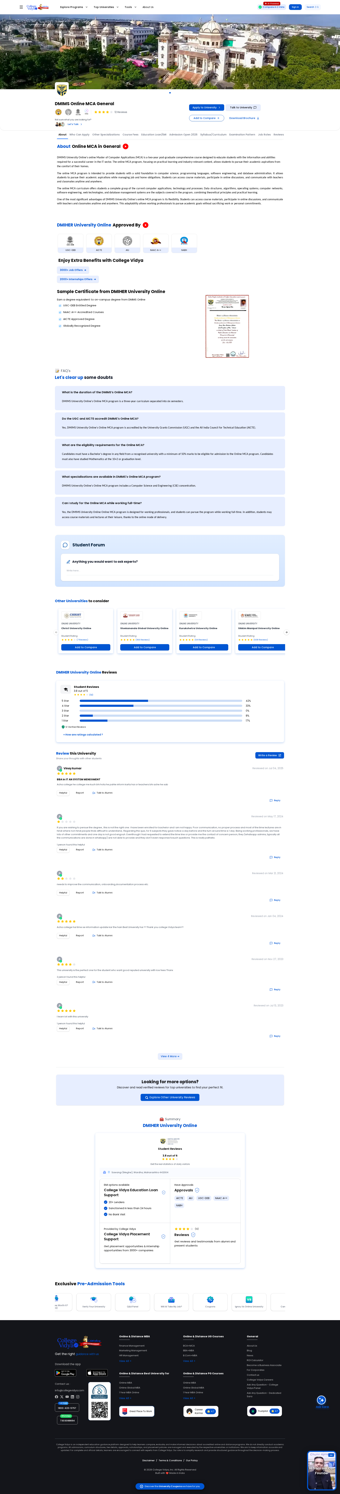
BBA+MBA (188, 1350)
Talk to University (241, 107)
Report (80, 792)
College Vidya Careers (260, 1379)
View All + (125, 1361)
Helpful (63, 792)
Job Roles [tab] (264, 134)
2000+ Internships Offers (78, 279)
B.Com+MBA (190, 1355)
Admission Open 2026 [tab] (183, 134)
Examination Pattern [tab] (242, 134)
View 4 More (170, 1056)
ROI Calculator (255, 1360)
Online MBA (125, 1382)
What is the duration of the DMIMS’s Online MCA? (97, 392)
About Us (148, 7)
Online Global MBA (129, 1387)
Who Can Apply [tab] (79, 134)
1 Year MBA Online (129, 1392)
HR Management (128, 1355)
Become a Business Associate (264, 1365)
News (250, 1355)
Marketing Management (133, 1350)
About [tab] (62, 134)
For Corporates (255, 1370)
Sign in (295, 6)
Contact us (253, 1375)
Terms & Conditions (170, 1460)
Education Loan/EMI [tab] (153, 134)
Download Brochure (242, 118)
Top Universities (104, 7)
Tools (128, 7)
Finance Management (131, 1345)
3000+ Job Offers (73, 270)
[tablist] (191, 134)
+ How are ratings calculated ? (83, 734)
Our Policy (192, 1460)
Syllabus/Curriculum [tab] (213, 134)
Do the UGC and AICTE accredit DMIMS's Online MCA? (100, 419)
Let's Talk (73, 124)
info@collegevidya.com (69, 1390)
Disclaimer (148, 1460)
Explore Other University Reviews (172, 1097)
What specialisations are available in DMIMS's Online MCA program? (111, 477)
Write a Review (267, 755)
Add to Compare (205, 118)
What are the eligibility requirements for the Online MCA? (103, 445)
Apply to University (204, 107)
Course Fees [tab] (130, 134)
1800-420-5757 (67, 1408)
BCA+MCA (189, 1345)
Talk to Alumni (104, 792)
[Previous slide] (6, 54)
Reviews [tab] (279, 134)
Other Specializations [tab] (106, 134)
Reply (277, 800)
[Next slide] (333, 54)
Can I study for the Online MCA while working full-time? (102, 503)
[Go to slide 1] (170, 92)
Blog (249, 1350)
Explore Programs (71, 7)
